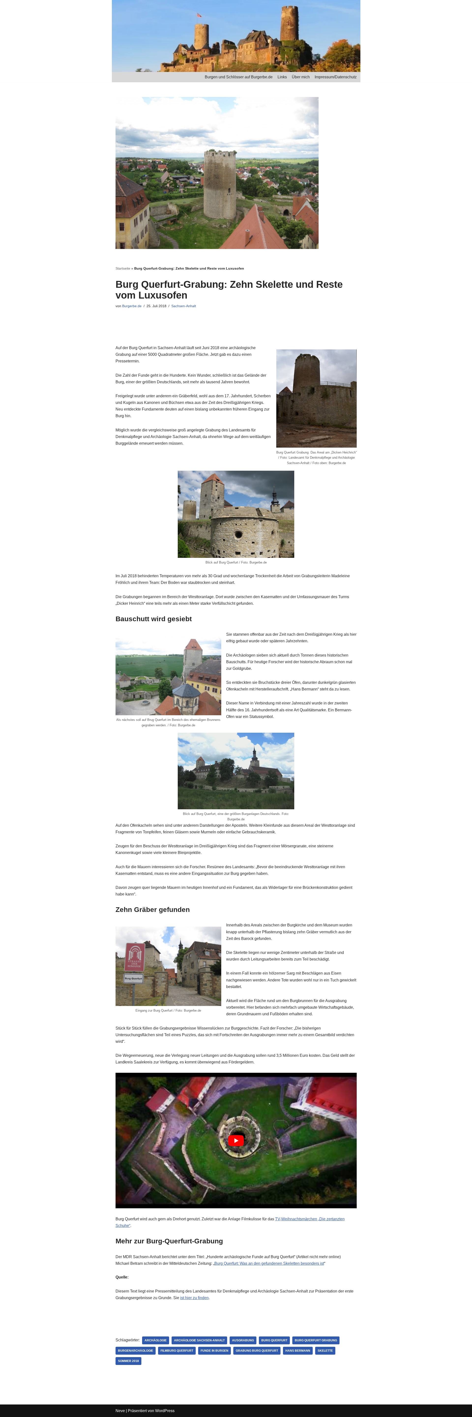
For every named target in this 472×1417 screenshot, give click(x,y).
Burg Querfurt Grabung (316, 1340)
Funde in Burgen (214, 1350)
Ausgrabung (243, 1340)
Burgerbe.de (132, 306)
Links (282, 77)
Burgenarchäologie (135, 1350)
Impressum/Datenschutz (336, 77)
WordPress (165, 1411)
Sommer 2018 (128, 1361)
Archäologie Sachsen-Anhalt (199, 1340)
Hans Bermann (297, 1350)
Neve (120, 1411)
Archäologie (156, 1340)
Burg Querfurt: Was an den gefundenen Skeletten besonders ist (269, 1263)
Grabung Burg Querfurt (257, 1350)
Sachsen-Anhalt (183, 306)
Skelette (325, 1350)
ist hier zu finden (194, 1298)
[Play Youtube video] (236, 1140)
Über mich (301, 77)
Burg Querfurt (274, 1340)
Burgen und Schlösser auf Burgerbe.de (239, 77)
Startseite (123, 268)
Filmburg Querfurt (177, 1350)
